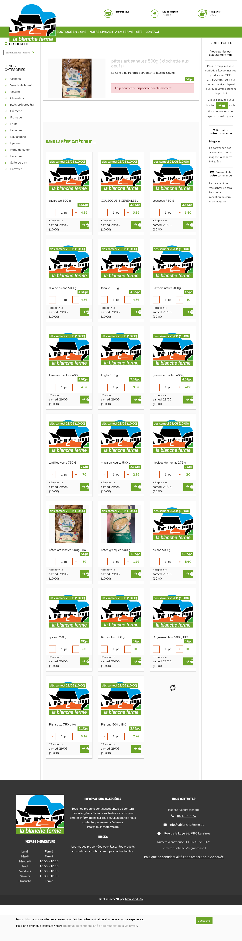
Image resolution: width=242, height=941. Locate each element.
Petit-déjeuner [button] (19, 150)
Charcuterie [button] (17, 98)
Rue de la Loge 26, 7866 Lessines (187, 833)
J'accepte (204, 921)
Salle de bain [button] (18, 163)
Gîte (139, 32)
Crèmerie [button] (15, 111)
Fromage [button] (15, 117)
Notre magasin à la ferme (111, 32)
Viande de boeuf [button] (20, 85)
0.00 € (214, 13)
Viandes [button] (15, 79)
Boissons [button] (15, 156)
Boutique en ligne (71, 32)
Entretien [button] (15, 169)
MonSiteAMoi (134, 899)
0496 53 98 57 (186, 816)
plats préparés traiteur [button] (24, 105)
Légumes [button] (15, 130)
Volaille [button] (14, 92)
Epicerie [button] (15, 143)
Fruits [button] (13, 124)
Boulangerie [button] (17, 137)
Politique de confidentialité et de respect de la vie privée (184, 857)
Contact (152, 32)
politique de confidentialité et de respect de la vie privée (100, 926)
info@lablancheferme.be (103, 827)
